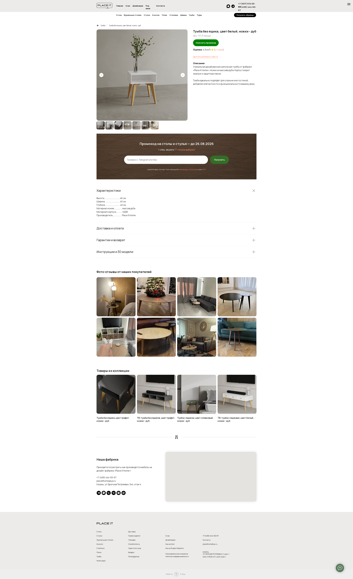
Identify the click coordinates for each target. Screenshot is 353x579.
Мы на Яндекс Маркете (174, 548)
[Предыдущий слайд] (101, 75)
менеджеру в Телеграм (188, 169)
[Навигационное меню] (348, 4)
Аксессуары (101, 561)
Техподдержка (133, 556)
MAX (204, 169)
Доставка (132, 531)
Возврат (131, 552)
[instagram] (119, 493)
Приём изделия (134, 536)
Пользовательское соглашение (176, 554)
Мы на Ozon (170, 544)
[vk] (114, 493)
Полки (164, 15)
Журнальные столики (132, 15)
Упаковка (131, 540)
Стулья (147, 15)
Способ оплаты (134, 544)
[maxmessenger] (123, 493)
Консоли (155, 15)
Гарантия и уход (134, 548)
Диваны (183, 15)
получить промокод (206, 42)
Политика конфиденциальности (177, 556)
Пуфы (199, 15)
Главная (119, 6)
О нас (127, 6)
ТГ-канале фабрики (184, 149)
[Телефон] (109, 493)
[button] (245, 15)
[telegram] (99, 493)
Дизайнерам (138, 6)
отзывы (219, 49)
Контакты (160, 6)
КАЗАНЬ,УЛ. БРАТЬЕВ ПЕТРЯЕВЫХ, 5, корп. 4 (216, 553)
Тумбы (191, 15)
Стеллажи (173, 15)
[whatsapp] (104, 493)
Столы (119, 15)
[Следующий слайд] (183, 75)
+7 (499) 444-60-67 (106, 477)
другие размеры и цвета (205, 56)
